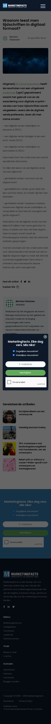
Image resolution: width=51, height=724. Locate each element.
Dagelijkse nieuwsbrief (27, 351)
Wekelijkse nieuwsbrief (27, 355)
